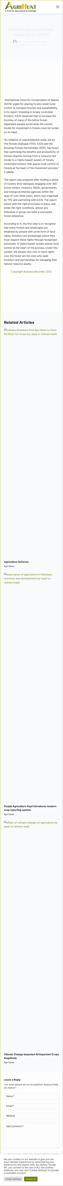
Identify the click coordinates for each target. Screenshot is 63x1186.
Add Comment (14, 1126)
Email (10, 1106)
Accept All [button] (31, 1179)
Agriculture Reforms (16, 561)
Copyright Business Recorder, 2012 (31, 271)
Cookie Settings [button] (13, 1179)
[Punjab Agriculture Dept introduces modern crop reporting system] (31, 686)
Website (10, 1115)
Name (10, 1096)
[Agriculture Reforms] (31, 442)
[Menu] (57, 6)
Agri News (41, 45)
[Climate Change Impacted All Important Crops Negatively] (31, 935)
